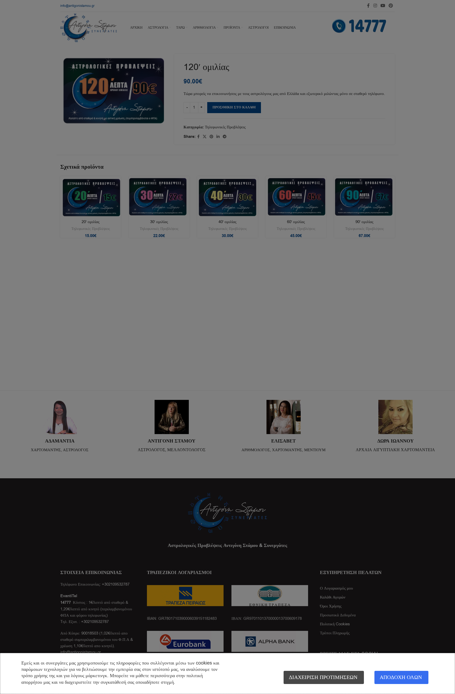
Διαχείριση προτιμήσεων (323, 677)
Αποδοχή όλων (401, 677)
